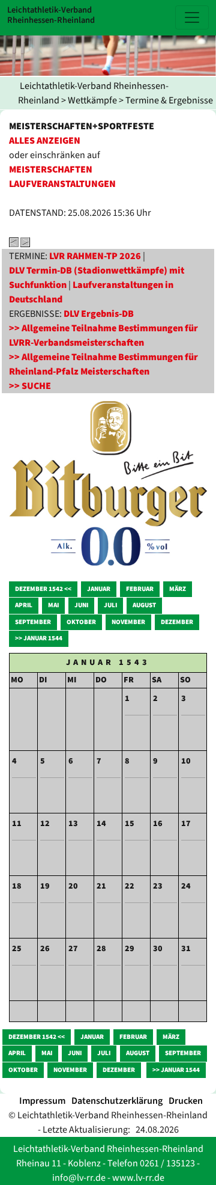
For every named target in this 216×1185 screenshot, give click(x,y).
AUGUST (144, 605)
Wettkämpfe (92, 100)
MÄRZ (177, 588)
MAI (53, 605)
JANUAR (98, 588)
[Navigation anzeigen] (192, 17)
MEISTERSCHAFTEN (50, 169)
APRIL (23, 605)
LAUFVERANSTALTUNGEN (62, 184)
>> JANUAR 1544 (38, 638)
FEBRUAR (140, 588)
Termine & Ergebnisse (169, 100)
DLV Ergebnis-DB (99, 313)
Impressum (42, 1100)
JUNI (81, 605)
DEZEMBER (177, 621)
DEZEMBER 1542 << (43, 588)
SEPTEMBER (33, 621)
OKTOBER (81, 621)
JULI (110, 605)
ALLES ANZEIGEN (44, 140)
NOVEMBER (128, 621)
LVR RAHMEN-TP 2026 (95, 256)
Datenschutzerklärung (117, 1100)
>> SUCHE (30, 386)
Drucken (186, 1100)
